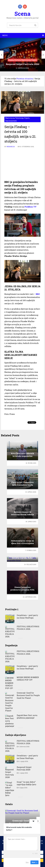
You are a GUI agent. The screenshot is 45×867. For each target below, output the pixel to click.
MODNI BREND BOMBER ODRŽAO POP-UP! (28, 678)
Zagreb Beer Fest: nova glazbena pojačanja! (27, 716)
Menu (5, 35)
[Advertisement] (22, 164)
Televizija (19, 118)
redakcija (11, 146)
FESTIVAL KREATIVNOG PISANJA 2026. (28, 627)
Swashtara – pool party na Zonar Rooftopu (27, 616)
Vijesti (27, 118)
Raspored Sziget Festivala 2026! (24, 768)
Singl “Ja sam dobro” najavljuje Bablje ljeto (26, 783)
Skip (27, 862)
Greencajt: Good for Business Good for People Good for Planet (28, 695)
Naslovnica (10, 118)
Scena (22, 13)
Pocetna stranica (24, 78)
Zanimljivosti (11, 121)
